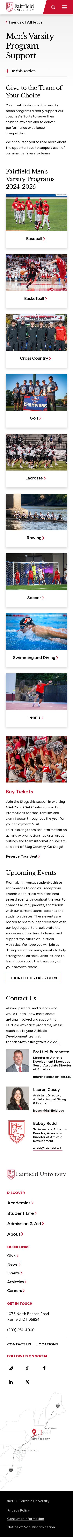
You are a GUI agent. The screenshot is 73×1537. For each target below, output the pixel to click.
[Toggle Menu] (64, 7)
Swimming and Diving (34, 657)
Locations (47, 1344)
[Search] (53, 7)
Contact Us (19, 1344)
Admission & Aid (24, 1223)
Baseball (34, 238)
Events (13, 1273)
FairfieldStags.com (34, 978)
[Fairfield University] (20, 7)
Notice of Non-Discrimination (31, 1527)
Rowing (34, 537)
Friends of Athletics (25, 22)
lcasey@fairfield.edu (48, 1110)
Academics (19, 1203)
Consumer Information (25, 1519)
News (12, 1264)
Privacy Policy (18, 1510)
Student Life (20, 1213)
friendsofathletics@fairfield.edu (32, 1042)
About (13, 1234)
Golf (34, 418)
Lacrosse (34, 478)
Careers (14, 1290)
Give (11, 1255)
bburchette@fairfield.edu (52, 1077)
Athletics (15, 1281)
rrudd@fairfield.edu (47, 1148)
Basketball (34, 298)
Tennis (34, 717)
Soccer (34, 597)
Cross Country (34, 358)
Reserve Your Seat (21, 856)
